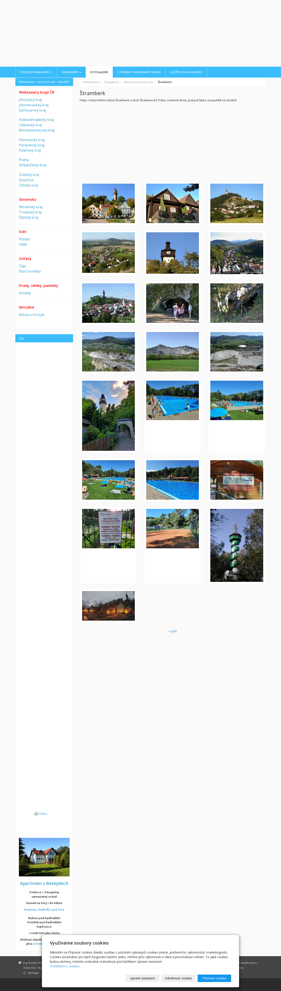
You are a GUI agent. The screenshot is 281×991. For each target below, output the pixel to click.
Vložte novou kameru (186, 72)
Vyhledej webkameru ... (36, 72)
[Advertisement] (140, 33)
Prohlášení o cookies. (65, 966)
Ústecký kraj (29, 174)
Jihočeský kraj (30, 99)
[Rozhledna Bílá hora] (236, 545)
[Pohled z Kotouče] (108, 352)
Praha (24, 159)
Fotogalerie (99, 72)
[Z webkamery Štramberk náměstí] (108, 606)
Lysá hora (57, 909)
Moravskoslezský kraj (138, 82)
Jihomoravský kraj (34, 105)
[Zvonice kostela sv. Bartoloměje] (172, 253)
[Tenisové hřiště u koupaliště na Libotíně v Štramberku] (172, 545)
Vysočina (26, 180)
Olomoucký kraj (32, 139)
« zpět (172, 631)
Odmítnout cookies (178, 978)
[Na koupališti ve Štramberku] (108, 480)
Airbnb (37, 944)
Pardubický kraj (31, 145)
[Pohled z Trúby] (236, 253)
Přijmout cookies (214, 978)
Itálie (23, 244)
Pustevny (30, 909)
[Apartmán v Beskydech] (44, 857)
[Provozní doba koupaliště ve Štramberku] (108, 545)
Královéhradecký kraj (36, 119)
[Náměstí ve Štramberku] (108, 203)
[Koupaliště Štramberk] (236, 415)
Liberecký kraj (30, 125)
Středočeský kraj (32, 165)
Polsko (24, 239)
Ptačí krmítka (30, 271)
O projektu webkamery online (139, 72)
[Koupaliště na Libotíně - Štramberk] (172, 415)
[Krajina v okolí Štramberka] (108, 253)
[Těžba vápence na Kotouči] (236, 352)
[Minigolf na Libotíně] (236, 480)
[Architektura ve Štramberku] (172, 203)
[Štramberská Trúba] (108, 415)
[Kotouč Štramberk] (172, 352)
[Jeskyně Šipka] (172, 303)
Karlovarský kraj (32, 110)
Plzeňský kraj (30, 150)
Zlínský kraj (28, 185)
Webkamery (70, 72)
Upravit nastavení (142, 978)
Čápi (22, 266)
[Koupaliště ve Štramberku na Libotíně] (172, 480)
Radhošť (43, 909)
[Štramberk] (236, 203)
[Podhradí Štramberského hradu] (108, 303)
